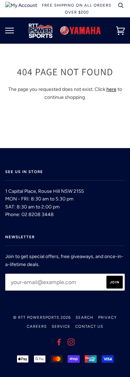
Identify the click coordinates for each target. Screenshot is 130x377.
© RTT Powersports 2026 (42, 317)
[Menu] (9, 30)
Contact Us (89, 326)
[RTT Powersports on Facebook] (59, 343)
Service (61, 326)
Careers (37, 326)
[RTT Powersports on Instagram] (71, 343)
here (111, 89)
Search (84, 317)
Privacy (107, 317)
